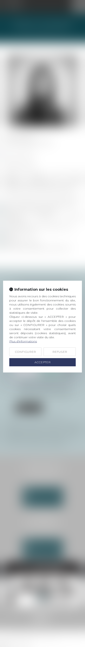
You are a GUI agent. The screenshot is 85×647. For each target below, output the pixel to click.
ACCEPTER (42, 362)
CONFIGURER (25, 352)
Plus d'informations (23, 341)
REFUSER (59, 352)
